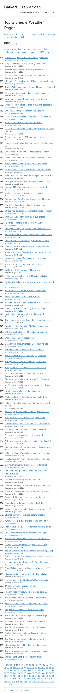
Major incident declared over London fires (23, 264)
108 (13, 681)
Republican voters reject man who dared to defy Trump (29, 550)
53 (50, 670)
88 (47, 675)
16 (47, 664)
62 (25, 673)
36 (53, 667)
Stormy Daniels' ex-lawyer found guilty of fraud (25, 355)
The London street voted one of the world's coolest (27, 320)
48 (36, 670)
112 (29, 681)
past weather (12, 37)
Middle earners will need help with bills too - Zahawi (27, 302)
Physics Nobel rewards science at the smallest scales (28, 104)
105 (50, 678)
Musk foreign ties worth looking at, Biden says (25, 417)
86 (41, 675)
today (6, 49)
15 (44, 664)
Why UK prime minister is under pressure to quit (26, 69)
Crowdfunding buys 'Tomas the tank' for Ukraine (26, 98)
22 (14, 667)
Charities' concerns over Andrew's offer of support (27, 379)
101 (35, 678)
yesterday (16, 49)
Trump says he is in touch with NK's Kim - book (25, 367)
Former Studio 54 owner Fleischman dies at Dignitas (28, 526)
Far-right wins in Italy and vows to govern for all (25, 361)
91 (5, 678)
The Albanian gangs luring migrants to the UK (25, 639)
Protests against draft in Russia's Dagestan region (27, 579)
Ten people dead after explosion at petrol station (26, 597)
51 (44, 670)
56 (8, 673)
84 (36, 675)
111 (25, 681)
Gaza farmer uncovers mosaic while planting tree (26, 343)
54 (53, 670)
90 (53, 675)
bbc (23, 34)
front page (8, 34)
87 (44, 675)
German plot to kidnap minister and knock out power (28, 169)
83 (33, 675)
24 (19, 667)
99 (28, 678)
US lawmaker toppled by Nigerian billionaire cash (26, 645)
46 (30, 670)
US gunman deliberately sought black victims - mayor (28, 210)
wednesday (22, 52)
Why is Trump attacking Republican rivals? (23, 656)
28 (30, 667)
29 (33, 667)
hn (17, 34)
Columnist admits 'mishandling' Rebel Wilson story (27, 240)
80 (25, 675)
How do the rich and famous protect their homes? (27, 258)
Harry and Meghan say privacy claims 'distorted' (26, 187)
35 (50, 667)
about (6, 690)
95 (16, 678)
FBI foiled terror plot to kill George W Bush (23, 222)
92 (8, 678)
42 (19, 670)
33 (44, 667)
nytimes (31, 34)
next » (11, 684)
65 (33, 673)
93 (11, 678)
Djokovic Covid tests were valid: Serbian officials (26, 574)
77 (16, 675)
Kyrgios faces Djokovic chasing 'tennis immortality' (27, 520)
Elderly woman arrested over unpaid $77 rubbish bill (28, 441)
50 (41, 670)
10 (30, 664)
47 (33, 670)
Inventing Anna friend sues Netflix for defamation (26, 562)
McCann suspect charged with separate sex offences (28, 385)
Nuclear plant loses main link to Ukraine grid (24, 314)
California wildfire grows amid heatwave (22, 270)
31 (39, 667)
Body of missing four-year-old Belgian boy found (26, 63)
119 (6, 684)
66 (36, 673)
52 (47, 670)
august (34, 52)
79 (22, 675)
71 (50, 673)
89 (50, 675)
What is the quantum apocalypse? (20, 337)
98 (25, 678)
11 (33, 664)
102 (38, 678)
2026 (42, 52)
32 (41, 667)
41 (16, 670)
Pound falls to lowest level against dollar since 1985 (27, 568)
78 (19, 675)
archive (50, 52)
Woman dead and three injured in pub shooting (25, 216)
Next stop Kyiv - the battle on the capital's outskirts (27, 411)
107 (9, 681)
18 (52, 664)
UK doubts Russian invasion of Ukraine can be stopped (29, 81)
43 (22, 670)
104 (46, 678)
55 (5, 673)
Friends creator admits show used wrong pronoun (27, 246)
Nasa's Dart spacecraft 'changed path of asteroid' (26, 603)
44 (25, 670)
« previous (8, 664)
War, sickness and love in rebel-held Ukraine (24, 609)
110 (21, 681)
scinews (51, 34)
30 (36, 667)
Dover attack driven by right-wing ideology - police (27, 151)
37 (5, 670)
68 (41, 673)
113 (33, 681)
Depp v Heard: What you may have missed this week (28, 199)
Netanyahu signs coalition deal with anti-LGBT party (27, 181)
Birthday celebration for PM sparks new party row (26, 331)
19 (5, 667)
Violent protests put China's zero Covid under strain (27, 423)
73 (5, 675)
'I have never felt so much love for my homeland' (26, 621)
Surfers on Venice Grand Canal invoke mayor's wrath (28, 556)
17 (50, 664)
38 (8, 670)
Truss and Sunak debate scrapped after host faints (27, 538)
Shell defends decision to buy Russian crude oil (25, 633)
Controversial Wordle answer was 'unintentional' (26, 464)
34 (47, 667)
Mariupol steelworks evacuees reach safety (24, 193)
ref (18, 690)
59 (16, 673)
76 (14, 675)
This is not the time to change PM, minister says (26, 615)
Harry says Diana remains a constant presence (25, 429)
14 (41, 664)
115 (41, 681)
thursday (10, 52)
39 (11, 670)
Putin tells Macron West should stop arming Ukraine (28, 452)
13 (38, 664)
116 (45, 681)
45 (28, 670)
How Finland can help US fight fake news (23, 391)
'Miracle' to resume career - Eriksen (20, 585)
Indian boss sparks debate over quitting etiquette (26, 57)
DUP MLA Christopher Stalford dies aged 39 (24, 110)
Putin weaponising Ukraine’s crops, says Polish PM (27, 485)
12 (36, 664)
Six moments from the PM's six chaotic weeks (25, 137)
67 (39, 673)
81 (28, 675)
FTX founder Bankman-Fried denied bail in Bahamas (28, 458)
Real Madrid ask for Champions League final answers (28, 234)
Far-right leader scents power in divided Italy (24, 349)
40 (14, 670)
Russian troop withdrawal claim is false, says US (26, 591)
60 (19, 673)
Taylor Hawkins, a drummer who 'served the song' (27, 651)
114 (37, 681)
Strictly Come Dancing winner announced (23, 479)
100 (31, 678)
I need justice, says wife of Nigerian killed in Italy (26, 544)
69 (44, 673)
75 (11, 675)
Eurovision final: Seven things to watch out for (25, 205)
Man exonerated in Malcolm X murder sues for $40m (28, 252)
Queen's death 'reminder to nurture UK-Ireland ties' (27, 75)
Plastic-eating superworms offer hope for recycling (27, 491)
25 (22, 667)
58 (14, 673)
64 (30, 673)
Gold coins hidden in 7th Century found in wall (25, 373)
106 (6, 681)
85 (39, 675)
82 (30, 675)
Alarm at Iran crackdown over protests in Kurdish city (28, 116)
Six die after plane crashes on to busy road (24, 435)
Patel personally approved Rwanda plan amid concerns (29, 175)
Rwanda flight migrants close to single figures (25, 497)
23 (16, 667)
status (12, 690)
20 (8, 667)
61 (22, 673)
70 (47, 673)
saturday (37, 49)
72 (53, 673)
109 (17, 681)
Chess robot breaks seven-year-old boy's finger (26, 532)
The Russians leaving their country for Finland (25, 627)
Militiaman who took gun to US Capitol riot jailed (26, 275)
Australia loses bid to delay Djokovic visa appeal (26, 308)
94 (14, 678)
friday (46, 49)
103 (42, 678)
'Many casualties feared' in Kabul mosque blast (25, 290)
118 (52, 681)
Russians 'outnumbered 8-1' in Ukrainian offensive (27, 326)
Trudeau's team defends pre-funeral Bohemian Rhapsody (30, 87)
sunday (27, 49)
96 (19, 678)
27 (28, 667)
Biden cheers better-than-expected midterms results (28, 157)
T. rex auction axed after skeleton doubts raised (26, 163)
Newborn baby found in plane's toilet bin (22, 296)
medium (41, 34)
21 (11, 667)
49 (39, 670)
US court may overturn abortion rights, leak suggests (28, 447)
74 (8, 675)
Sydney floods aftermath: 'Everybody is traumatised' (28, 509)
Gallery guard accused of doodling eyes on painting (27, 93)
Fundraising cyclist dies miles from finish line (24, 503)
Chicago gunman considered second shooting (25, 514)
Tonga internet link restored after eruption (23, 122)
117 (49, 681)
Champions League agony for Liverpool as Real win (28, 228)
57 (11, 673)
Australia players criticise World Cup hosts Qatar (26, 397)
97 (22, 678)
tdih (22, 37)
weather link (25, 690)
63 (28, 673)
